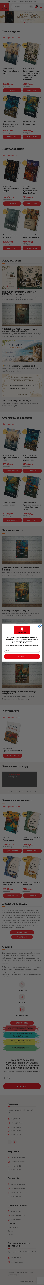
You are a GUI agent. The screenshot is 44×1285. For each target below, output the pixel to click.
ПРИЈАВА (21, 656)
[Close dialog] (40, 625)
